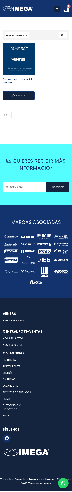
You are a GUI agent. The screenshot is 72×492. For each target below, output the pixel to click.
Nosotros (10, 409)
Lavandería (10, 386)
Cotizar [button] (20, 95)
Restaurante (11, 366)
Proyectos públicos (17, 392)
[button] (57, 9)
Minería (7, 373)
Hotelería (9, 360)
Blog (6, 415)
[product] (19, 59)
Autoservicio (12, 405)
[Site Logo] (18, 8)
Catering (9, 379)
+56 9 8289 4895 (13, 320)
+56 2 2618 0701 (12, 345)
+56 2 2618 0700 (13, 338)
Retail (6, 399)
